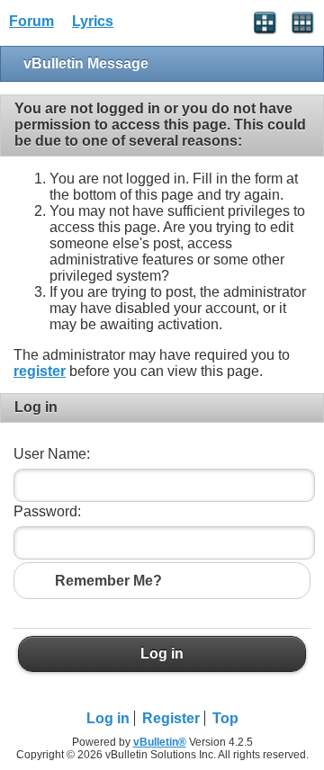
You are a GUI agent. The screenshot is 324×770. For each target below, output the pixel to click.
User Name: (52, 453)
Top (225, 718)
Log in (162, 654)
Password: (47, 511)
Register (171, 718)
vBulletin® (159, 742)
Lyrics (92, 21)
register (40, 371)
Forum (31, 21)
